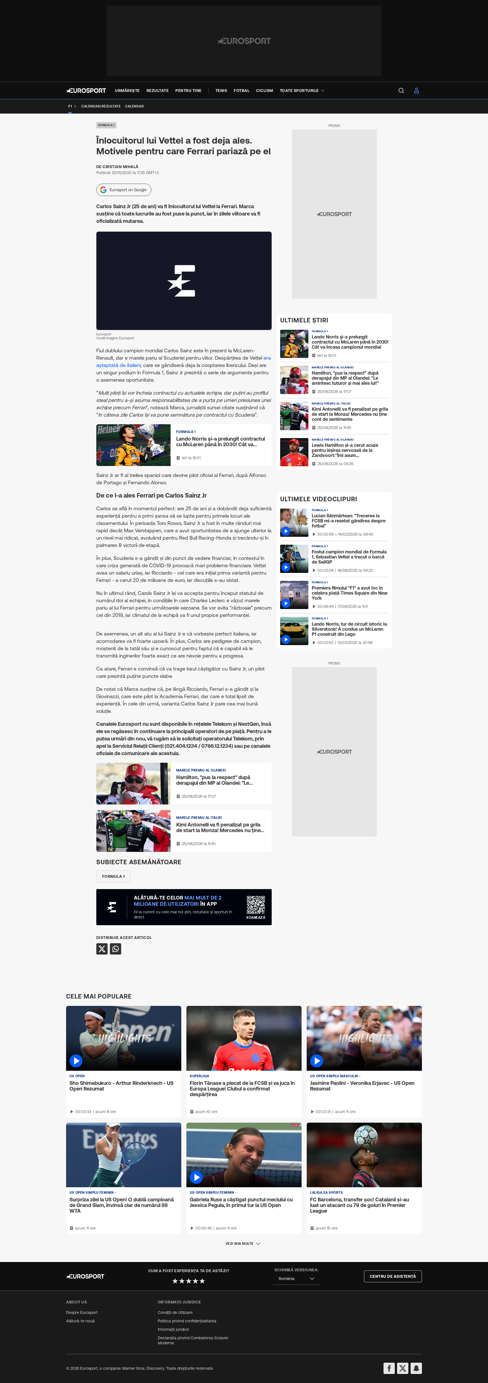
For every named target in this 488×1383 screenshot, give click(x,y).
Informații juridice (173, 1329)
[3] (188, 1281)
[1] (175, 1281)
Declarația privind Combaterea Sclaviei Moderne (193, 1340)
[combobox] (296, 1279)
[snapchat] (416, 1368)
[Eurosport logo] (86, 90)
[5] (202, 1281)
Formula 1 (106, 125)
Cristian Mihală (121, 166)
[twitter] (402, 1368)
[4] (195, 1281)
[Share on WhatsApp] (115, 949)
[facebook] (389, 1368)
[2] (181, 1281)
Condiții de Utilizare (175, 1312)
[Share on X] (102, 949)
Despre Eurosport (82, 1312)
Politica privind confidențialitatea (187, 1321)
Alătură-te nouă (80, 1321)
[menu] (401, 90)
